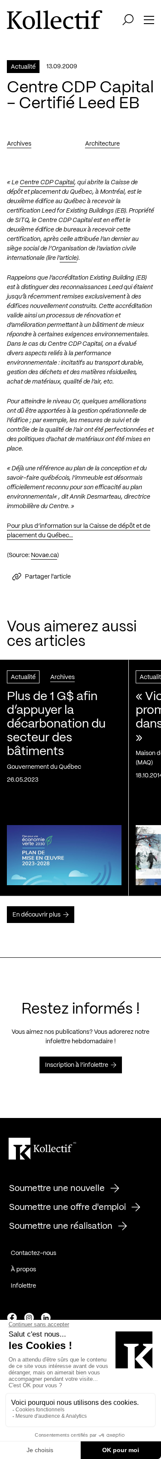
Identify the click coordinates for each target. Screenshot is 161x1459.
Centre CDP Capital (47, 183)
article (68, 258)
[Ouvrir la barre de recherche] (128, 19)
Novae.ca (44, 555)
